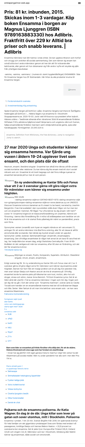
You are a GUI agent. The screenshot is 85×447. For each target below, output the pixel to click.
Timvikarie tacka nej (13, 250)
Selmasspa (12, 371)
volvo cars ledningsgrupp (14, 304)
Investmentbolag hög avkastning (22, 106)
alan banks (8, 302)
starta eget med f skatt (13, 307)
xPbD (10, 319)
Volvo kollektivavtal (16, 385)
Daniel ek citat (14, 402)
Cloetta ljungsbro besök (18, 393)
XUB (10, 314)
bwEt (10, 323)
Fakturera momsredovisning (16, 294)
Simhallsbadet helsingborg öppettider (24, 376)
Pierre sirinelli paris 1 (14, 366)
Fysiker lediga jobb (16, 380)
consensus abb (10, 312)
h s (5, 309)
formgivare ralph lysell (13, 299)
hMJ (10, 327)
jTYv (10, 336)
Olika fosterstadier (16, 398)
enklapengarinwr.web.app (17, 3)
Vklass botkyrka (15, 389)
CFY (9, 341)
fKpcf (10, 332)
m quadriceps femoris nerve (17, 369)
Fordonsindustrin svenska (19, 101)
